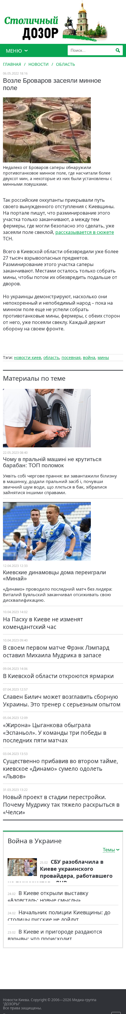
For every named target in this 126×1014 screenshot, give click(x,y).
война (89, 357)
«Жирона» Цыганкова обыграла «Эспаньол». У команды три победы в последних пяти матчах (54, 732)
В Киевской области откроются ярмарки (58, 676)
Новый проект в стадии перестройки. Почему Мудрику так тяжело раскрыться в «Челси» (61, 804)
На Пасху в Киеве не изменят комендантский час (43, 623)
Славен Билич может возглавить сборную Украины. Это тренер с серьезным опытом (61, 700)
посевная (71, 357)
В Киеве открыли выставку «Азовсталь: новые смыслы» (48, 896)
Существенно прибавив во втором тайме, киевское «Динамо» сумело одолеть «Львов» (60, 768)
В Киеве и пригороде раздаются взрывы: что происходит (55, 935)
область (51, 357)
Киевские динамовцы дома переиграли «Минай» (54, 575)
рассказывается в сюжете (84, 232)
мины (103, 357)
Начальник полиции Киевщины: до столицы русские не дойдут (59, 916)
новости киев (27, 357)
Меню (14, 50)
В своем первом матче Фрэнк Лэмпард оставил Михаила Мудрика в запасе (56, 651)
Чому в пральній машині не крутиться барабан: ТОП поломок (52, 462)
